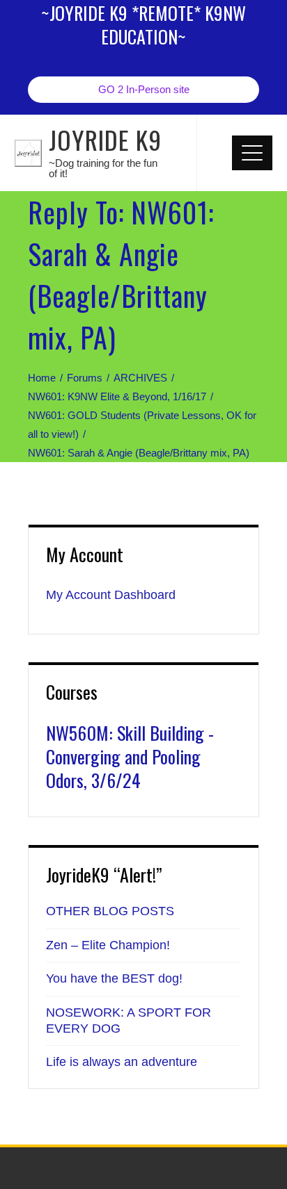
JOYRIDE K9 (105, 139)
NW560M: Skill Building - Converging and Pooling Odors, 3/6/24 (130, 756)
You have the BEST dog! (114, 978)
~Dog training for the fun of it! (103, 168)
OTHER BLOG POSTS (110, 911)
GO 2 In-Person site (143, 89)
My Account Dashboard (111, 595)
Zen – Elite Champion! (108, 945)
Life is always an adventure (121, 1062)
